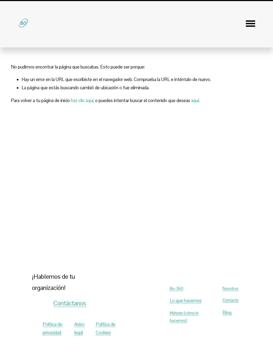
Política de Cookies (105, 328)
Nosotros (230, 288)
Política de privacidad (52, 328)
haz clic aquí (82, 100)
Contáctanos (69, 303)
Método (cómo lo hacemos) (184, 316)
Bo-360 (176, 288)
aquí (195, 100)
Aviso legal (79, 328)
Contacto (231, 300)
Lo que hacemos (186, 301)
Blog (227, 313)
